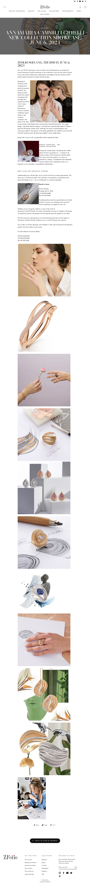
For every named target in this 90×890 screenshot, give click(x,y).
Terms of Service (29, 871)
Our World (45, 14)
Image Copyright (29, 874)
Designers (44, 859)
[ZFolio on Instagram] (60, 873)
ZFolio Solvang (30, 62)
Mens (79, 11)
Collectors (54, 11)
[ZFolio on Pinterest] (60, 876)
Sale (43, 874)
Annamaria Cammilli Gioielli (35, 77)
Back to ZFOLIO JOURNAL (46, 840)
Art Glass (42, 11)
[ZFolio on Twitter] (71, 873)
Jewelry (31, 11)
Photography (68, 11)
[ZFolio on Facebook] (63, 873)
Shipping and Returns (30, 862)
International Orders (30, 865)
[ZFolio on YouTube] (67, 873)
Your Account (28, 859)
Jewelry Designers (17, 11)
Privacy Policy (28, 868)
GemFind (48, 882)
